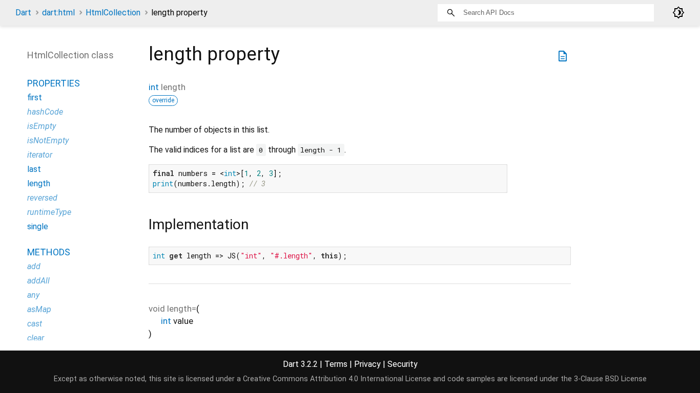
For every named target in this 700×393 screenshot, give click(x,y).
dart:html (58, 12)
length (38, 183)
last (34, 169)
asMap (39, 309)
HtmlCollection (113, 12)
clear (35, 338)
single (37, 226)
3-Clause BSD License (610, 379)
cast (34, 324)
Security (402, 364)
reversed (42, 198)
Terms (335, 364)
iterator (39, 155)
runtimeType (49, 212)
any (33, 295)
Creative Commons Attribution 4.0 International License (337, 379)
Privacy (367, 364)
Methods (48, 252)
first (34, 97)
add (33, 266)
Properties (53, 83)
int (154, 87)
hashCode (45, 112)
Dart (23, 12)
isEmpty (41, 126)
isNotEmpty (48, 140)
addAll (38, 281)
